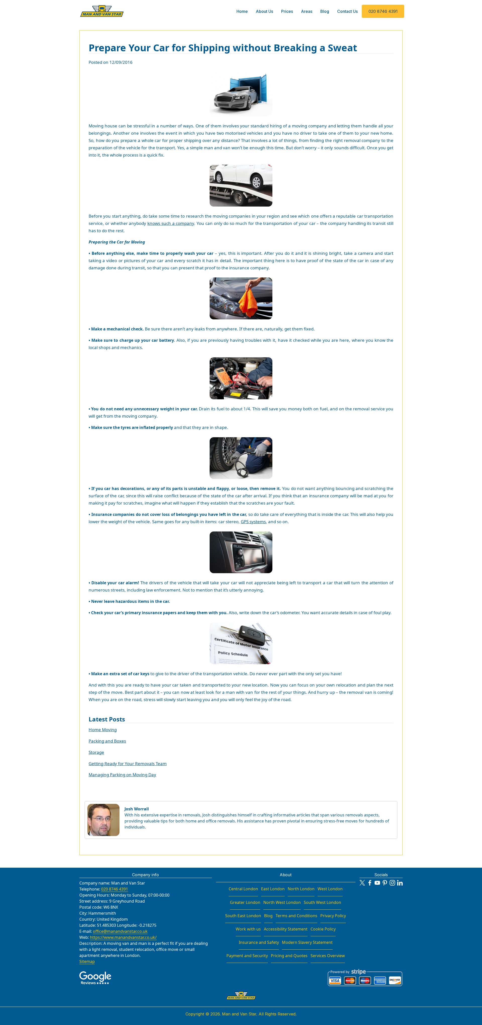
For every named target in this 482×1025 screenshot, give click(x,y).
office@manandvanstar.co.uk (120, 931)
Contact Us (347, 11)
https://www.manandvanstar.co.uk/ (123, 937)
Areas (306, 11)
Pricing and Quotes (289, 955)
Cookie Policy (323, 929)
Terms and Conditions (296, 915)
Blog (324, 11)
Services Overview (328, 955)
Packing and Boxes (107, 741)
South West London (322, 902)
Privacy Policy (333, 915)
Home (242, 11)
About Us (264, 11)
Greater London (245, 902)
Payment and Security (247, 955)
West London (330, 889)
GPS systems (253, 521)
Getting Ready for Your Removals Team (128, 763)
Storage (96, 752)
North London (301, 889)
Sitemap (87, 961)
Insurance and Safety (259, 942)
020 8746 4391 (383, 11)
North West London (282, 902)
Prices (287, 11)
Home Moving (103, 730)
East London (273, 889)
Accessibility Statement (286, 929)
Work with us (248, 929)
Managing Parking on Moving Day (122, 774)
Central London (243, 889)
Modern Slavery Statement (307, 942)
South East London (243, 915)
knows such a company (170, 223)
